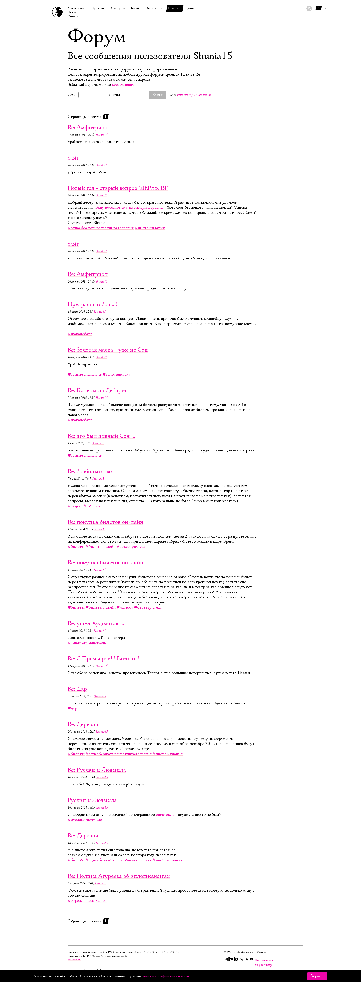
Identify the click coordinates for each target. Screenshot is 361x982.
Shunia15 (101, 135)
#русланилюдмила (85, 819)
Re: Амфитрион (88, 127)
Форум (97, 36)
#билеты (76, 546)
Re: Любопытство (90, 471)
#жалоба (125, 607)
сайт (73, 157)
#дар (72, 708)
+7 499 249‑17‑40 (151, 952)
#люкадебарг (80, 333)
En (324, 8)
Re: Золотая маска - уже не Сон (108, 350)
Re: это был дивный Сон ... (101, 436)
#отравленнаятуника (87, 900)
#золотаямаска (116, 374)
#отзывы (91, 506)
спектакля (165, 814)
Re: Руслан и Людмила (97, 770)
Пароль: (112, 94)
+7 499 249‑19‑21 (171, 952)
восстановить (124, 84)
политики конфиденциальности (165, 976)
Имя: (72, 94)
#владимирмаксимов (87, 642)
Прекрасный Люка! (92, 304)
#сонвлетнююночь (85, 374)
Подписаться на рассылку (257, 960)
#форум (75, 506)
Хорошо (317, 976)
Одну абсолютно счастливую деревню (129, 207)
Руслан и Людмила (92, 800)
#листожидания (150, 227)
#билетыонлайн (101, 546)
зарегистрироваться (194, 94)
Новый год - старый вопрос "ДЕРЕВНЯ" (118, 188)
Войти (158, 95)
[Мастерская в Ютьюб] (252, 959)
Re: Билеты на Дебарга (97, 390)
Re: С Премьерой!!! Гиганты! (103, 658)
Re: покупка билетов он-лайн (105, 522)
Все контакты (74, 959)
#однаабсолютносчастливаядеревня (101, 227)
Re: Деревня (83, 724)
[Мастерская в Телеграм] (226, 959)
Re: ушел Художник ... (96, 623)
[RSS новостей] (247, 959)
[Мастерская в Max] (236, 959)
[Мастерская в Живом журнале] (242, 959)
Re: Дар (77, 689)
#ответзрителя (131, 546)
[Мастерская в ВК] (231, 959)
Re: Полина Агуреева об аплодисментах (119, 876)
